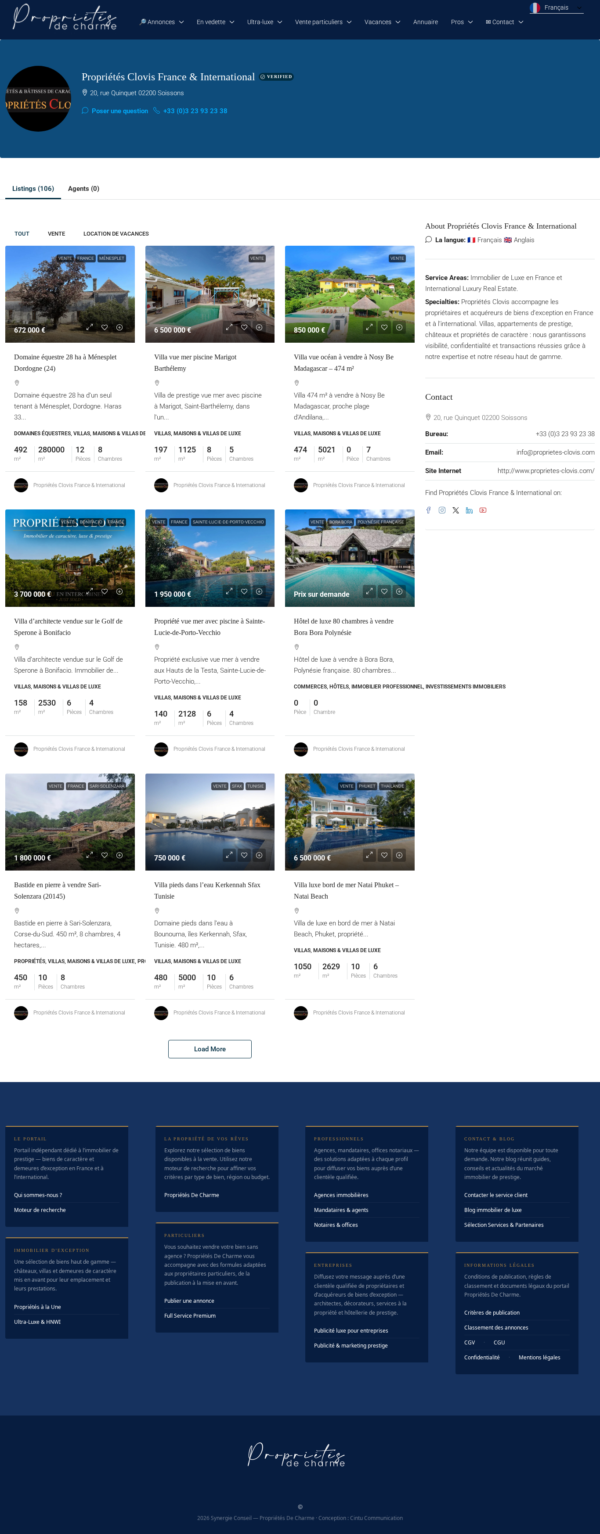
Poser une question (119, 111)
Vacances (378, 21)
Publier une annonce (189, 1301)
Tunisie (255, 786)
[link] (70, 294)
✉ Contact (500, 21)
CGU (499, 1342)
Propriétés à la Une (37, 1307)
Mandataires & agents (341, 1210)
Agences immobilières (341, 1195)
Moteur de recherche (40, 1210)
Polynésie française (381, 522)
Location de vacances (116, 233)
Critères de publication (492, 1312)
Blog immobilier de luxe (493, 1210)
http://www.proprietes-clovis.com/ (546, 471)
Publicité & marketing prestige (351, 1345)
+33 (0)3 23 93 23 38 (195, 111)
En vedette (211, 21)
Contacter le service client (496, 1195)
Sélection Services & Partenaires (504, 1225)
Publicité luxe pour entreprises (351, 1330)
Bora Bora (340, 522)
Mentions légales (539, 1357)
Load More (210, 1049)
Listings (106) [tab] (33, 189)
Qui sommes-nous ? (38, 1195)
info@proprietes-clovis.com (556, 452)
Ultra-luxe (260, 21)
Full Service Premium (190, 1315)
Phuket (367, 786)
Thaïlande (392, 786)
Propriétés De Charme (191, 1195)
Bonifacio (91, 522)
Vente (56, 233)
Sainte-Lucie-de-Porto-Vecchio (228, 522)
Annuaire (425, 21)
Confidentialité (482, 1357)
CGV (469, 1342)
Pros (457, 21)
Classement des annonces (496, 1327)
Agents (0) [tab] (83, 189)
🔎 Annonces (157, 21)
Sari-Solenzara (107, 786)
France (85, 258)
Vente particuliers (319, 21)
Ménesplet (111, 258)
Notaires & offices (336, 1225)
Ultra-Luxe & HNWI (37, 1322)
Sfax (237, 786)
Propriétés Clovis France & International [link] (79, 485)
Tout (21, 233)
